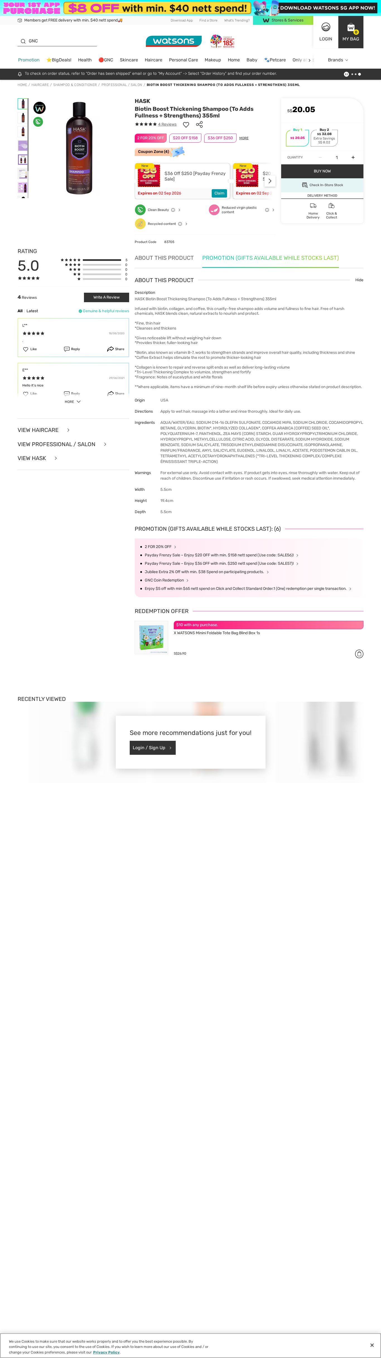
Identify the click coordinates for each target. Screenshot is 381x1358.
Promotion (29, 60)
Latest (32, 311)
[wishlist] (186, 124)
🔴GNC (105, 60)
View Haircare (39, 430)
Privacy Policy (106, 1352)
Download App (182, 20)
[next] (309, 60)
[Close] (372, 1345)
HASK (142, 101)
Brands (335, 60)
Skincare (129, 60)
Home (234, 60)
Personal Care (183, 60)
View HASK (32, 458)
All (20, 311)
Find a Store (208, 20)
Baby (252, 60)
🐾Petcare (275, 60)
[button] (350, 32)
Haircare (153, 60)
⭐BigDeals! (58, 60)
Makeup (213, 60)
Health (85, 60)
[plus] (353, 157)
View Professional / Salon (57, 444)
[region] (190, 1345)
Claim (219, 193)
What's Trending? (237, 20)
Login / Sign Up (149, 747)
